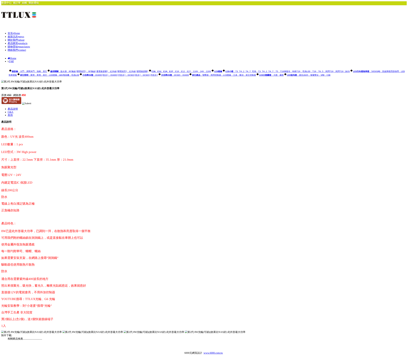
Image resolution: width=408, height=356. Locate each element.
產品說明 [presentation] (13, 109)
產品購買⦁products (17, 43)
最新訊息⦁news (16, 36)
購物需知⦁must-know (19, 46)
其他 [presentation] (10, 115)
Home (13, 58)
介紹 (11, 61)
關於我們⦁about (16, 40)
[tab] (207, 109)
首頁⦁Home (14, 33)
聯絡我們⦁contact (17, 50)
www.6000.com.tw (213, 353)
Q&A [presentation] (10, 112)
